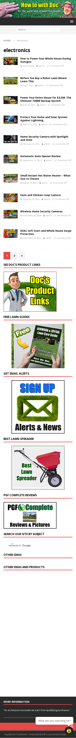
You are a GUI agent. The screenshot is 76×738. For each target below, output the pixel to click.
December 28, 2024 (32, 215)
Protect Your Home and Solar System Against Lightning (43, 118)
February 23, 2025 (31, 199)
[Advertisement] (30, 635)
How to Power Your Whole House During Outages (45, 60)
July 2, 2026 (28, 85)
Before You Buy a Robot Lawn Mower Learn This (43, 79)
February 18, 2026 (31, 144)
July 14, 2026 (28, 65)
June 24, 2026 (29, 105)
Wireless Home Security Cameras (41, 211)
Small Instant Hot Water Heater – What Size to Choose (45, 177)
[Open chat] (69, 731)
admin (42, 65)
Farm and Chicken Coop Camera (40, 195)
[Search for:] (38, 29)
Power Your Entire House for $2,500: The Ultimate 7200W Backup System (45, 99)
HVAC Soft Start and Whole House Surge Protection (45, 232)
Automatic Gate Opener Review (40, 156)
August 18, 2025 (30, 182)
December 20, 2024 (32, 238)
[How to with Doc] (38, 15)
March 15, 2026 (30, 124)
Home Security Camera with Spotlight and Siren (44, 138)
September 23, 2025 (32, 160)
